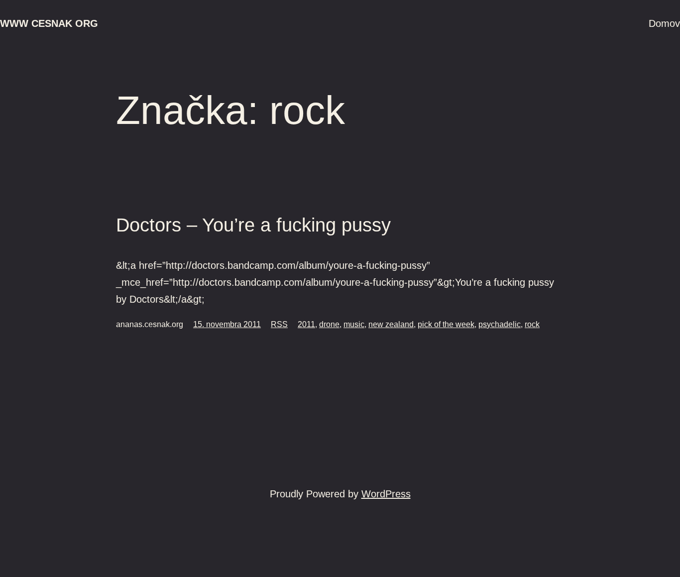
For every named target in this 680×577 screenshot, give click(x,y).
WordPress (386, 493)
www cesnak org (49, 23)
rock (532, 324)
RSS (279, 324)
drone (329, 324)
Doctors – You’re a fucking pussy (253, 225)
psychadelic (499, 324)
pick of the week (446, 324)
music (353, 324)
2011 (306, 324)
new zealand (391, 324)
